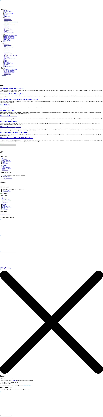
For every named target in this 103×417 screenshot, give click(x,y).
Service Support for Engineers (9, 37)
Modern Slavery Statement (6, 161)
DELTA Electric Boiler (8, 20)
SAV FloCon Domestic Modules (8, 121)
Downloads (4, 41)
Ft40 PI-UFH (6, 26)
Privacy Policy (4, 158)
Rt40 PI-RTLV (6, 30)
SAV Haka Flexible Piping (7, 110)
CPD (3, 33)
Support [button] (56, 78)
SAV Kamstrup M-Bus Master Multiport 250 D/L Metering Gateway (19, 99)
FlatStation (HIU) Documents (9, 38)
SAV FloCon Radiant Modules (8, 116)
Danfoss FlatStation (7, 57)
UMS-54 (5, 31)
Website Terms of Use (6, 160)
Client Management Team (8, 13)
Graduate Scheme (7, 16)
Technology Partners (7, 11)
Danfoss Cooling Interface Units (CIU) (10, 22)
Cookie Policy (4, 159)
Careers (5, 15)
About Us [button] (38, 78)
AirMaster (6, 21)
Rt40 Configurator (7, 40)
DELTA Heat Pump (7, 19)
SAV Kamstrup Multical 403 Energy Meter (12, 93)
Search (1, 378)
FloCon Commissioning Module (9, 24)
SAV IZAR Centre (5, 104)
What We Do (6, 10)
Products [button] (45, 78)
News (5, 12)
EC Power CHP (7, 18)
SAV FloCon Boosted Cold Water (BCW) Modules (13, 132)
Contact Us (6, 14)
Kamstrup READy (7, 28)
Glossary (3, 162)
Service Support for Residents (9, 36)
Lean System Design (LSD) (9, 32)
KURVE (5, 25)
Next (1, 143)
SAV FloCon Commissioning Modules (10, 127)
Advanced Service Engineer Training (10, 35)
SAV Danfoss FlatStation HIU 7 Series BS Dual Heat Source (16, 138)
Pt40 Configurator (7, 39)
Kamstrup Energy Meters (8, 29)
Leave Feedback (5, 163)
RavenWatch (6, 56)
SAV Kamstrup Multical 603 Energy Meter (12, 88)
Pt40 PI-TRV (6, 27)
